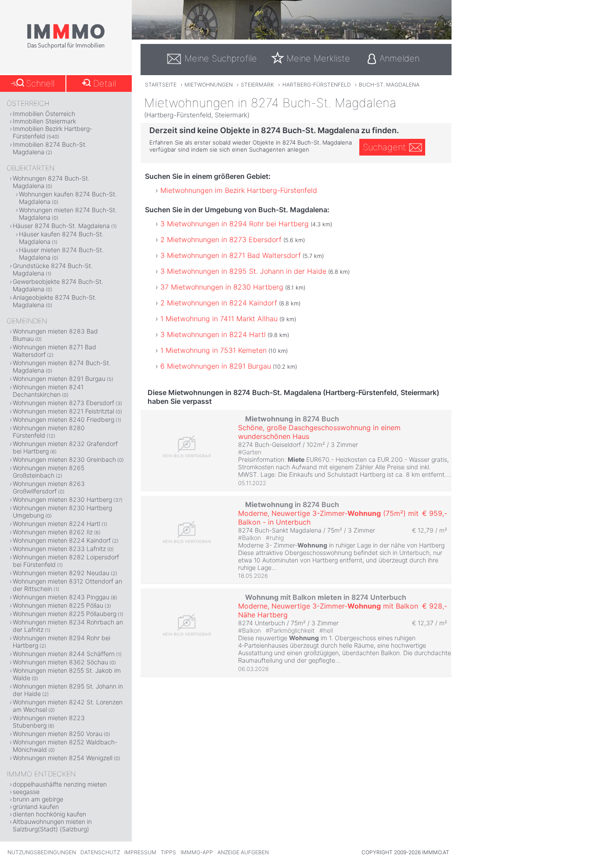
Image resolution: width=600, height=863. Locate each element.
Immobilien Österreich (44, 113)
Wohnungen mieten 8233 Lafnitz (59, 548)
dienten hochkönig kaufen (49, 814)
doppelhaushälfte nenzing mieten (60, 784)
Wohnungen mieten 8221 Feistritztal (63, 411)
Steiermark (257, 84)
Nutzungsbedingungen (41, 852)
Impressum (140, 852)
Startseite (161, 84)
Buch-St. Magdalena (389, 84)
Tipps (168, 852)
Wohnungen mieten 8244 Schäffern (64, 653)
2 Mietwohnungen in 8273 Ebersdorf (221, 239)
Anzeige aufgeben (243, 852)
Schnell (40, 83)
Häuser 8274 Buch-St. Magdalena (61, 225)
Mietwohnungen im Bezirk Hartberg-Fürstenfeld (238, 190)
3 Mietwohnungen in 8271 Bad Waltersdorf (230, 255)
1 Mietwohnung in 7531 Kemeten (213, 350)
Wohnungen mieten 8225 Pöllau (58, 605)
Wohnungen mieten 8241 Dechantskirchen (48, 390)
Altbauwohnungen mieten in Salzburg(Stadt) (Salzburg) (52, 825)
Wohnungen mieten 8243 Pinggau (61, 597)
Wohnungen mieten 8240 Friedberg (63, 419)
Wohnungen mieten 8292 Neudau (61, 573)
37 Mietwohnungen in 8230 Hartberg (221, 287)
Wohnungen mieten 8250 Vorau (57, 733)
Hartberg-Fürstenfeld (316, 84)
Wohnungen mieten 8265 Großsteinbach (48, 471)
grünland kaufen (36, 806)
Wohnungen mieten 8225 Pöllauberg (64, 613)
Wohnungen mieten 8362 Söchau (60, 662)
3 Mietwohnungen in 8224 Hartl (213, 334)
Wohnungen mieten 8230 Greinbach (64, 459)
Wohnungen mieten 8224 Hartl (56, 523)
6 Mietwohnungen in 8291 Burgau (215, 366)
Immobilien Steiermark (44, 121)
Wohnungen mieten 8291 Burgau (59, 378)
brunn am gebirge (38, 799)
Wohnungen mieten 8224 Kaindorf (62, 540)
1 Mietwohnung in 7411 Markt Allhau (219, 318)
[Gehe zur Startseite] (65, 47)
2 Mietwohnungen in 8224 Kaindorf (218, 302)
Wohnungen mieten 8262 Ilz (53, 532)
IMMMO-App (197, 852)
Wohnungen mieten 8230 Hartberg (62, 499)
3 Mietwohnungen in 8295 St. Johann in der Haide (243, 271)
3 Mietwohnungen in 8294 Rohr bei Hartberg (234, 223)
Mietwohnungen (208, 84)
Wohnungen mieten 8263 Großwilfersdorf (49, 487)
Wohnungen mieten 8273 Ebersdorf (63, 402)
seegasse (26, 791)
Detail (104, 83)
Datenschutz (100, 852)
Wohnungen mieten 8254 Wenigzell (62, 757)
